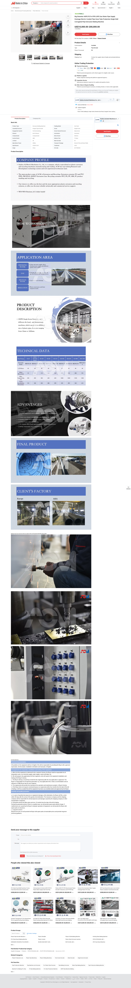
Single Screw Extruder (83, 958)
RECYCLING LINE (70, 942)
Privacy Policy (88, 982)
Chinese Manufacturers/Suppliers (47, 977)
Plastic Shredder (42, 936)
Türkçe (95, 978)
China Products (36, 977)
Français (46, 978)
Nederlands (68, 978)
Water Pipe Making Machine (78, 965)
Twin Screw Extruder (60, 958)
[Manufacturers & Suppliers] (19, 3)
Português (40, 978)
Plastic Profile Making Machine (73, 936)
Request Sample (102, 38)
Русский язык (52, 978)
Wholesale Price (67, 977)
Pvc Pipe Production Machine (50, 969)
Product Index (92, 977)
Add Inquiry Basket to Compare (41, 63)
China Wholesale (59, 977)
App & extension (101, 7)
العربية (73, 978)
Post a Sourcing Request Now (53, 856)
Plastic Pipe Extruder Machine (18, 936)
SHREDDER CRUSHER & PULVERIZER (19, 942)
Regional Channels (83, 977)
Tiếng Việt (100, 978)
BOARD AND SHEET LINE (44, 942)
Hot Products (28, 977)
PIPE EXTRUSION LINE (98, 939)
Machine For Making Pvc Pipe (19, 969)
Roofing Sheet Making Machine (100, 936)
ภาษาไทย (90, 978)
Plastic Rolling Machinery (46, 958)
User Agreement (74, 982)
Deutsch (62, 978)
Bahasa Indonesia (107, 978)
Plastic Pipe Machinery (31, 958)
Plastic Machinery (36, 10)
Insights (103, 977)
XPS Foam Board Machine (99, 942)
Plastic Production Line (17, 958)
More (12, 971)
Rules (119, 7)
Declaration (81, 982)
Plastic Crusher (41, 939)
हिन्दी (86, 978)
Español (35, 978)
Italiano (58, 978)
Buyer (85, 7)
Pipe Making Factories (64, 965)
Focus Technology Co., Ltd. (55, 982)
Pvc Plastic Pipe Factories (49, 965)
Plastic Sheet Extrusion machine (73, 939)
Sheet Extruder (71, 958)
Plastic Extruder (45, 10)
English (30, 978)
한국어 (77, 978)
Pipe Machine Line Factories (33, 965)
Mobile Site (98, 977)
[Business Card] (118, 125)
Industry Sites (75, 977)
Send (22, 856)
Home (12, 10)
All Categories (16, 7)
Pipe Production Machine (18, 965)
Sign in (118, 4)
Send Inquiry (85, 34)
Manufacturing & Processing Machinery (23, 10)
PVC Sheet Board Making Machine (19, 939)
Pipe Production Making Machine (96, 965)
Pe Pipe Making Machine (35, 969)
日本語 (82, 978)
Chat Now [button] (110, 34)
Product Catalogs (32, 933)
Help (93, 7)
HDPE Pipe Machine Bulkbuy (67, 969)
